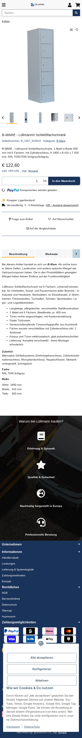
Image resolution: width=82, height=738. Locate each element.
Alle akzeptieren (42, 657)
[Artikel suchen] (76, 12)
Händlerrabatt (10, 557)
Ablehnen (41, 680)
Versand (33, 170)
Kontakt (6, 581)
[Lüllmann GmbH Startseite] (37, 4)
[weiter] (79, 118)
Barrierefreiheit (11, 598)
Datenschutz (32, 726)
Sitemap (7, 610)
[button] (70, 5)
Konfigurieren (41, 669)
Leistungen (8, 563)
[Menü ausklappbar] (4, 5)
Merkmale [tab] (51, 254)
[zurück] (3, 118)
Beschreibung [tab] (18, 254)
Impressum (13, 726)
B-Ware (60, 140)
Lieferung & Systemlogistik (18, 569)
